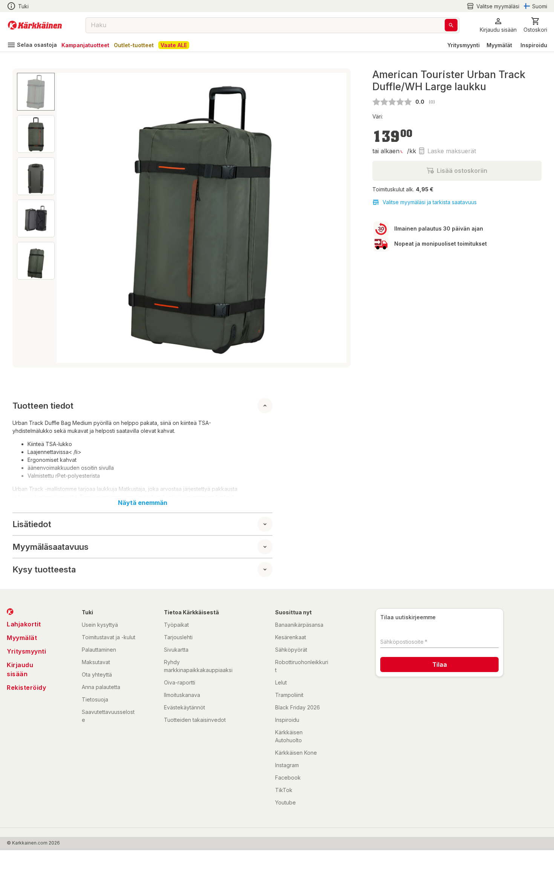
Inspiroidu (533, 45)
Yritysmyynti (463, 45)
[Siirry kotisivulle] (35, 25)
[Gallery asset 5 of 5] (36, 261)
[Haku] (451, 25)
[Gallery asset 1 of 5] (201, 218)
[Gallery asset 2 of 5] (36, 134)
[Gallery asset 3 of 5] (36, 176)
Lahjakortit (24, 624)
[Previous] (67, 218)
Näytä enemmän (142, 502)
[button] (493, 6)
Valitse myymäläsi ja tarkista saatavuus (430, 202)
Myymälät (499, 45)
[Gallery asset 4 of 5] (36, 218)
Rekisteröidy (26, 687)
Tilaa (439, 664)
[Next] (336, 218)
